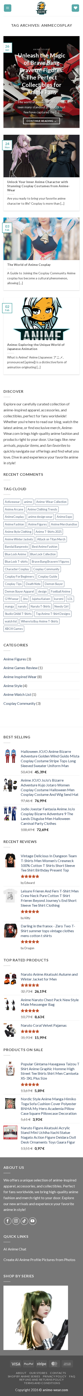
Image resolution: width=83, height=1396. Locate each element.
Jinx (25, 599)
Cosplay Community (46, 569)
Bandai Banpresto (16, 546)
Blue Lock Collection (43, 554)
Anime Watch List (17, 694)
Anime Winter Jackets (19, 539)
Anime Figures (37, 524)
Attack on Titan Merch (51, 539)
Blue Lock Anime (15, 554)
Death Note (33, 584)
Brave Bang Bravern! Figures (50, 561)
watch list (11, 621)
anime (28, 502)
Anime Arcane (14, 509)
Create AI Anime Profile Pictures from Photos (39, 1259)
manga (9, 606)
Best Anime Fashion (44, 546)
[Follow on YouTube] (32, 1221)
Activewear (12, 502)
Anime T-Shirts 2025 (49, 531)
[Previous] (11, 82)
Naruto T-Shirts (40, 606)
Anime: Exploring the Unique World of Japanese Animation (36, 347)
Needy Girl (61, 606)
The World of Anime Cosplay (28, 265)
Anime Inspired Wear (20, 676)
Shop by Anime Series (24, 1376)
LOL (70, 599)
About (21, 1373)
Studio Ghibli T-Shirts (18, 614)
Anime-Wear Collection (51, 502)
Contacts (58, 1373)
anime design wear (40, 517)
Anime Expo (64, 517)
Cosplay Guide (47, 576)
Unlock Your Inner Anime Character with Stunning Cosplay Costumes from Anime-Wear (38, 186)
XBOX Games (14, 629)
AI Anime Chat (14, 1249)
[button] (7, 8)
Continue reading (41, 120)
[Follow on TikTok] (24, 1221)
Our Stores (38, 1373)
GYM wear (12, 599)
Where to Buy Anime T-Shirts (39, 621)
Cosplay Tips (13, 584)
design (42, 591)
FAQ (72, 1376)
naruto (22, 606)
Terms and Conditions (42, 1383)
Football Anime (60, 591)
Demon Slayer (54, 584)
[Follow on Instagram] (16, 1221)
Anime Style (12, 685)
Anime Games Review (20, 667)
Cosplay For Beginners (19, 576)
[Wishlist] (75, 8)
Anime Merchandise (64, 524)
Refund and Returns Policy (41, 1379)
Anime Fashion (14, 524)
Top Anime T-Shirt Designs (53, 614)
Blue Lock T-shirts (16, 561)
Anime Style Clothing (18, 531)
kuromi (58, 599)
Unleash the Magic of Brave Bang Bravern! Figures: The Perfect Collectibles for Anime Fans (41, 73)
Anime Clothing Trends (42, 509)
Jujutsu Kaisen (41, 599)
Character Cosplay (17, 569)
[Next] (72, 82)
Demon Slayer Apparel (19, 591)
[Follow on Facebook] (8, 1221)
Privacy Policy (54, 1376)
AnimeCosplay (14, 517)
